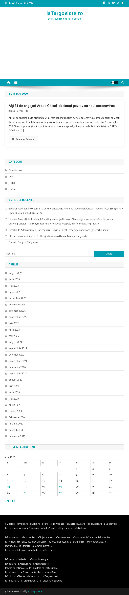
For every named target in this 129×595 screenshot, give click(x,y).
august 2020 (15, 379)
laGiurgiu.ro (79, 541)
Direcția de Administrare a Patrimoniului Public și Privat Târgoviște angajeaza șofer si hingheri (58, 230)
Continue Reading (25, 139)
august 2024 (15, 342)
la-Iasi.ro (22, 559)
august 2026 (15, 273)
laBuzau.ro (27, 541)
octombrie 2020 (17, 367)
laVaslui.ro (11, 563)
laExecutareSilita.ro (15, 528)
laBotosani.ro (12, 572)
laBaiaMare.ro (36, 568)
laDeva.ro (53, 541)
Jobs (11, 176)
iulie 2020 (14, 386)
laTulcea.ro (46, 580)
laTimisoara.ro (12, 541)
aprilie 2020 (15, 405)
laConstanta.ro (63, 537)
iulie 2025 (14, 323)
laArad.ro (10, 568)
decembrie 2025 (17, 298)
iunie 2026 (14, 279)
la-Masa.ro (58, 523)
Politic (12, 182)
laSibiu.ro (10, 576)
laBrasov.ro (11, 559)
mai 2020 (14, 398)
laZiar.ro (80, 523)
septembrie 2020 (18, 373)
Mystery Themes (36, 591)
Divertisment (16, 170)
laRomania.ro (12, 537)
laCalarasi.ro (40, 541)
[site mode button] (114, 82)
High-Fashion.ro (67, 528)
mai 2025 (14, 336)
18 (8, 487)
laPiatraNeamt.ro (50, 528)
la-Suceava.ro (110, 523)
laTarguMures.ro (29, 580)
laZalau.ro (57, 580)
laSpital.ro (35, 523)
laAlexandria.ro (41, 563)
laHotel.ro (47, 523)
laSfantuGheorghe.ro (40, 559)
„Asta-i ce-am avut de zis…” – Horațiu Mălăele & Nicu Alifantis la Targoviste (48, 236)
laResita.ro (37, 572)
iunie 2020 (14, 392)
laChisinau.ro (33, 528)
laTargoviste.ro (64, 13)
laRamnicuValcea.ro (15, 550)
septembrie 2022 (18, 348)
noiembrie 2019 (17, 436)
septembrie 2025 (18, 317)
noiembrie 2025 (17, 304)
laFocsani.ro (64, 541)
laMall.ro (71, 523)
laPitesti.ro (24, 546)
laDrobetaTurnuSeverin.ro (41, 550)
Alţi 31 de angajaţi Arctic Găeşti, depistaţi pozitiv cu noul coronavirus (62, 106)
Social (12, 189)
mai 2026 (14, 285)
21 (60, 487)
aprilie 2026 (15, 292)
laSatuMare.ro (51, 572)
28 (60, 493)
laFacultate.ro (95, 523)
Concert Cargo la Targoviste (23, 242)
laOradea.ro (11, 546)
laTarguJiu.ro (13, 580)
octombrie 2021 (17, 354)
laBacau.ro (22, 568)
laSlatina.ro (22, 576)
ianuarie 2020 (16, 423)
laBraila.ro (26, 572)
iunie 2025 (14, 329)
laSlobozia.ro (35, 576)
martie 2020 (15, 411)
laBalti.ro (81, 528)
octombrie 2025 (17, 310)
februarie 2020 (17, 417)
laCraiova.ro (78, 537)
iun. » (15, 501)
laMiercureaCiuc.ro (96, 541)
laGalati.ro (91, 537)
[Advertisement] (64, 53)
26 (25, 493)
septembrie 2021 (18, 361)
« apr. (8, 501)
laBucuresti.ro (28, 537)
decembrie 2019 (17, 430)
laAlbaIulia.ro (24, 563)
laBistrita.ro (52, 568)
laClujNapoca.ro (45, 537)
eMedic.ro (10, 523)
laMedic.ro (23, 523)
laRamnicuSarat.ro (42, 546)
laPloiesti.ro (104, 537)
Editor (32, 111)
